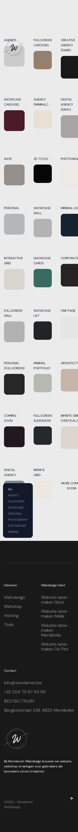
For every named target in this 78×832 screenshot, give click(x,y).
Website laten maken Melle (54, 614)
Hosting (11, 615)
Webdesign (14, 597)
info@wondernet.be (23, 683)
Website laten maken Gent (54, 600)
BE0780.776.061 (19, 701)
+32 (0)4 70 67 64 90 (25, 692)
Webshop (13, 606)
